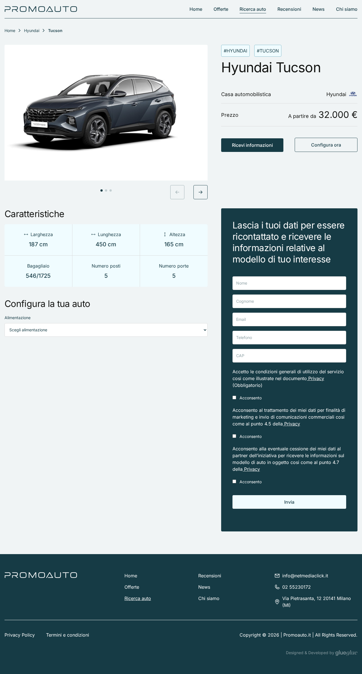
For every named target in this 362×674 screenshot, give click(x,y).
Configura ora (326, 145)
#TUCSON (268, 51)
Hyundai (31, 30)
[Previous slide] (177, 192)
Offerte (221, 9)
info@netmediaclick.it (305, 575)
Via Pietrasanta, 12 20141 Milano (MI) (316, 601)
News (319, 9)
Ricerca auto (253, 9)
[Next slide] (200, 192)
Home (195, 9)
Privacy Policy (20, 635)
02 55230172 (296, 587)
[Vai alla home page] (41, 9)
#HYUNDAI (235, 51)
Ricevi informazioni (252, 145)
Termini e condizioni (67, 635)
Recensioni (289, 9)
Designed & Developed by (310, 652)
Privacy (315, 378)
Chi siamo (346, 9)
